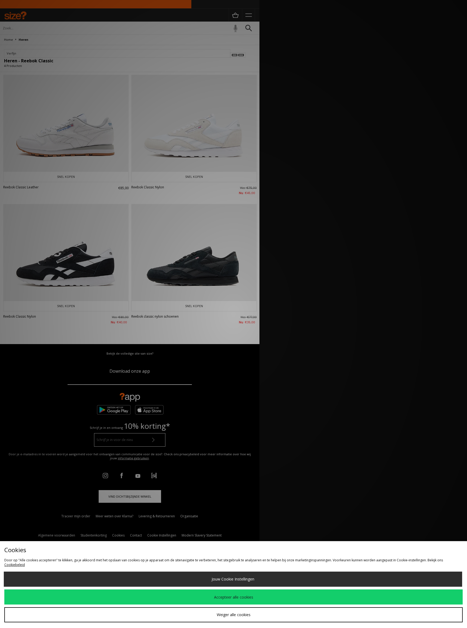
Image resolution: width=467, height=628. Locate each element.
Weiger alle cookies (234, 614)
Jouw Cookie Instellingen (233, 579)
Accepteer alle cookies (233, 597)
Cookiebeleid (14, 564)
